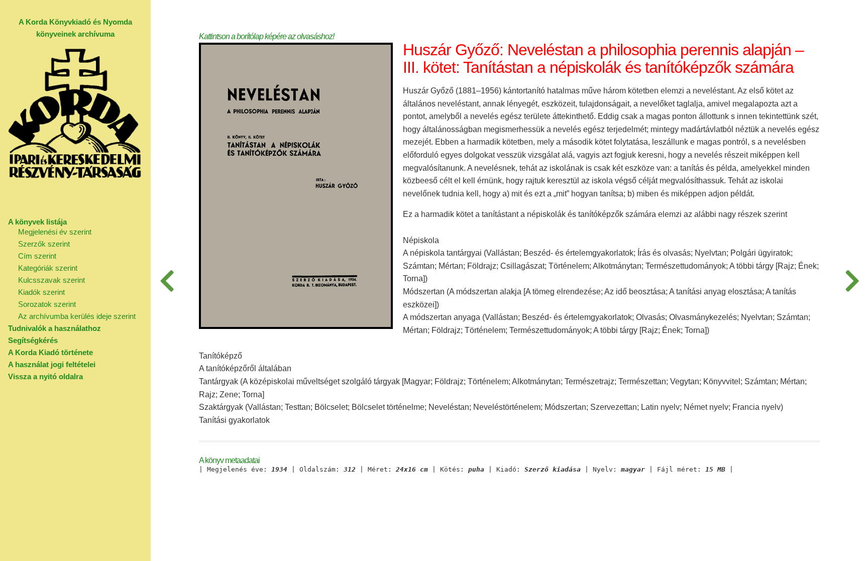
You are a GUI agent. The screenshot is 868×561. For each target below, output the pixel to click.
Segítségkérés (33, 340)
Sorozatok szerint (47, 304)
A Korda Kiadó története (50, 352)
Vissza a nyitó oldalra (45, 376)
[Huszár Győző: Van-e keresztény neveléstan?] (852, 280)
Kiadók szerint (41, 292)
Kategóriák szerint (47, 268)
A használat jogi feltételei (51, 364)
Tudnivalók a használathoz (54, 328)
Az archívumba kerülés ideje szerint (77, 316)
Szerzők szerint (44, 244)
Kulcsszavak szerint (51, 280)
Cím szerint (37, 256)
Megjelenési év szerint (54, 232)
